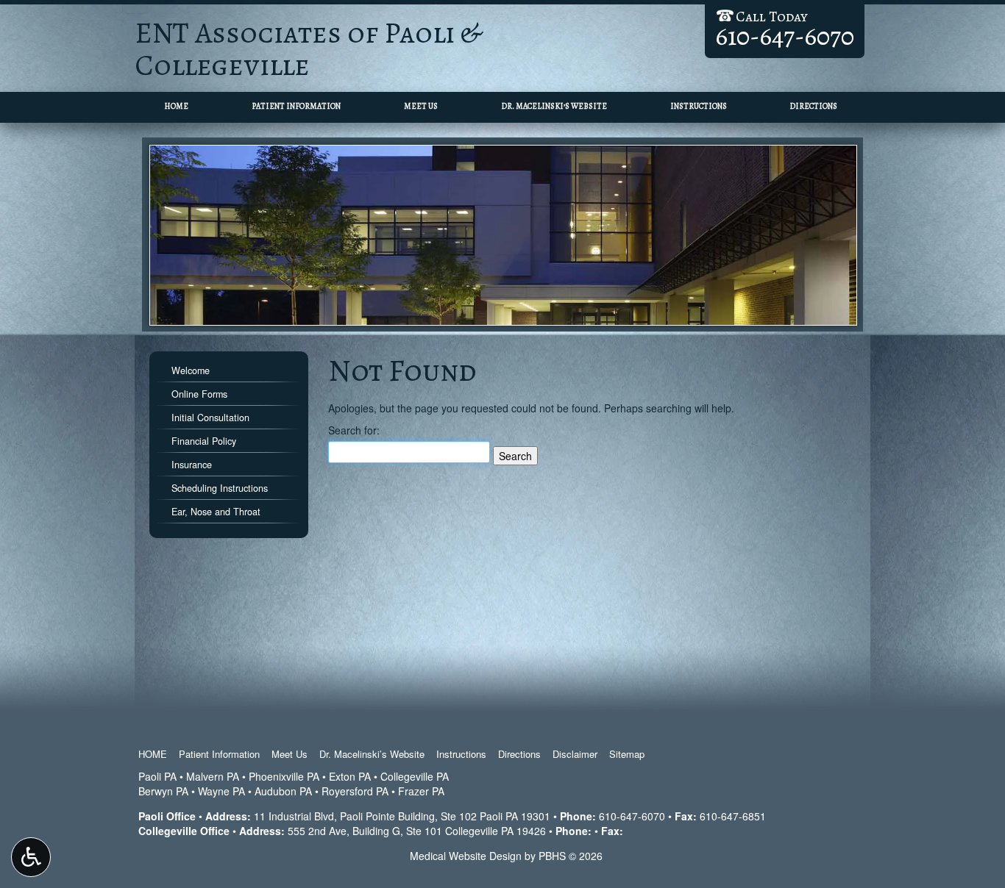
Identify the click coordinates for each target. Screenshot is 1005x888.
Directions (813, 106)
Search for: (354, 430)
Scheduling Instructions (219, 488)
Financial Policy (203, 441)
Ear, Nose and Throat (215, 511)
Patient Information (296, 106)
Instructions (698, 106)
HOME (176, 106)
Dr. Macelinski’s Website (554, 106)
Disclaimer (575, 754)
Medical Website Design (466, 855)
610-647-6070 (632, 816)
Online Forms (199, 394)
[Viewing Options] (31, 857)
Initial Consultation (210, 417)
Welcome (190, 370)
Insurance (191, 464)
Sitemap (626, 754)
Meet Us (421, 106)
